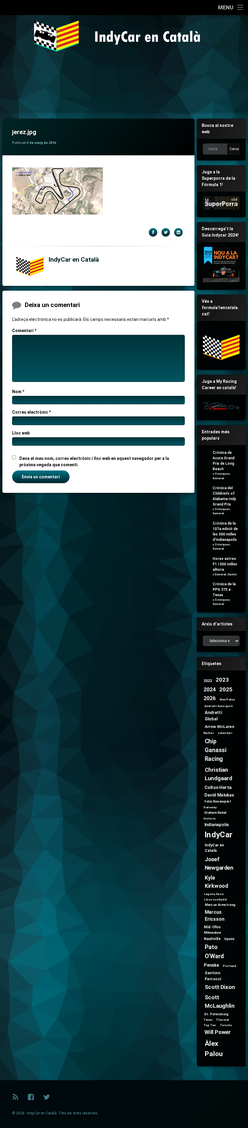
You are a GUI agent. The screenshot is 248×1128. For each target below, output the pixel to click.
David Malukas (219, 794)
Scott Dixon (220, 987)
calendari (225, 733)
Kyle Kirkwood (216, 882)
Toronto (226, 1025)
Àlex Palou (214, 1048)
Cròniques (222, 473)
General (218, 478)
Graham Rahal (215, 812)
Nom (18, 391)
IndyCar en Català (73, 259)
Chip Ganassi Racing (216, 750)
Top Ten (210, 1025)
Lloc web (21, 433)
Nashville (212, 938)
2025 (225, 689)
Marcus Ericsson (214, 915)
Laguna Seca (214, 894)
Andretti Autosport (218, 706)
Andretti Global (213, 716)
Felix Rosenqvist (217, 801)
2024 (210, 690)
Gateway (210, 807)
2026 (210, 699)
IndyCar (218, 834)
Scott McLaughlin (220, 1001)
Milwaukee (212, 932)
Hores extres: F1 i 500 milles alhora (225, 564)
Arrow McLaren (220, 726)
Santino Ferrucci (213, 975)
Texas (208, 1020)
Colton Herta (217, 787)
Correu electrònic (31, 412)
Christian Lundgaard (218, 774)
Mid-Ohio (212, 926)
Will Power (217, 1032)
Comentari (24, 330)
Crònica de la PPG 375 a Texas (224, 589)
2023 (222, 680)
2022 (208, 680)
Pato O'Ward (214, 951)
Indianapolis (216, 824)
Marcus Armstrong (220, 905)
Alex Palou (227, 699)
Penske (211, 965)
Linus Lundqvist (215, 899)
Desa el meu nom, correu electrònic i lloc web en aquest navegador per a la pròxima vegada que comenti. (94, 461)
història (209, 818)
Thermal (222, 1020)
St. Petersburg (216, 1014)
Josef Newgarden (219, 863)
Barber (209, 733)
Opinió (232, 574)
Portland (230, 966)
